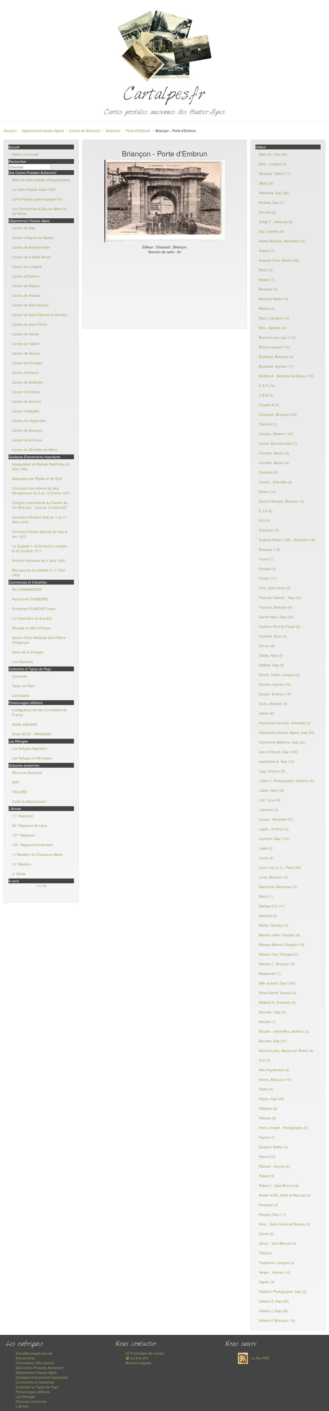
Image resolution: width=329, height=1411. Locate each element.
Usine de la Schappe (28, 652)
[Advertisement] (164, 290)
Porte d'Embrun (137, 130)
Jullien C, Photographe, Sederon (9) (286, 780)
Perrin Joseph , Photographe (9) (283, 1127)
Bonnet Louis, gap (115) (277, 337)
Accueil (9, 130)
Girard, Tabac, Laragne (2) (279, 674)
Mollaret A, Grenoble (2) (277, 1002)
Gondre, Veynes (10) (275, 684)
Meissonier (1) (270, 973)
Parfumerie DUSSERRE (30, 599)
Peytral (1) (267, 1137)
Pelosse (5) (267, 1118)
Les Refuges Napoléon (29, 748)
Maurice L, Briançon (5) (277, 963)
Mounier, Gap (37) (273, 1040)
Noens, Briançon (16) (275, 1079)
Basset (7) (267, 279)
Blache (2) (267, 308)
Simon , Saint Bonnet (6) (277, 1243)
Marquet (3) (268, 915)
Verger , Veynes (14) (274, 1272)
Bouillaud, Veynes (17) (276, 366)
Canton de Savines (26, 401)
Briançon (112, 130)
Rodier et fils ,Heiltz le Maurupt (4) (285, 1195)
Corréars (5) (268, 472)
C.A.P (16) (267, 385)
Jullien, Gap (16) (271, 790)
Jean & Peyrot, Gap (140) (278, 751)
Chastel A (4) (269, 404)
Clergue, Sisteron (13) (276, 433)
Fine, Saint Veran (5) (274, 588)
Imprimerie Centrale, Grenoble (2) (285, 722)
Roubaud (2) (268, 1204)
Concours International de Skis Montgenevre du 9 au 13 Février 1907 (41, 490)
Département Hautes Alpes (42, 130)
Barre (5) (266, 269)
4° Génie (19, 873)
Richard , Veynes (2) (274, 1166)
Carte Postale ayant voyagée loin (37, 199)
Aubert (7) (266, 250)
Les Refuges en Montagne (32, 758)
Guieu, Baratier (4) (273, 703)
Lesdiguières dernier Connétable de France (39, 712)
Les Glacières (22, 661)
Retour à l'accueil (25, 154)
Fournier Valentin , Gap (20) (280, 597)
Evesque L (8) (269, 549)
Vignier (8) (267, 1281)
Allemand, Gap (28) (274, 192)
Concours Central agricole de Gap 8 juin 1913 (39, 534)
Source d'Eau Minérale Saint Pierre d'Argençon (39, 640)
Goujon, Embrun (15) (275, 694)
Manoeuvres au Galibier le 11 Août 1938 (38, 572)
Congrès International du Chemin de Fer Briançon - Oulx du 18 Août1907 (39, 505)
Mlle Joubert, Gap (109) (277, 983)
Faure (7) (266, 559)
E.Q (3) (264, 520)
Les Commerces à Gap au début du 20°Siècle (39, 211)
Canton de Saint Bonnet (30, 305)
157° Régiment (23, 835)
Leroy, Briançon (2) (273, 877)
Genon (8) (267, 645)
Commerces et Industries (35, 1382)
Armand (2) (267, 212)
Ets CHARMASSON (27, 589)
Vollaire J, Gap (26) (273, 1310)
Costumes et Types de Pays (37, 1386)
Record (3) (267, 1156)
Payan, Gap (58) (271, 1098)
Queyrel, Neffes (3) (273, 1147)
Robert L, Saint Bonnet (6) (279, 1185)
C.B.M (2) (266, 395)
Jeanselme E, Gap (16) (276, 761)
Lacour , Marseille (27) (276, 819)
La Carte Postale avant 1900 (34, 189)
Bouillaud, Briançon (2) (276, 356)
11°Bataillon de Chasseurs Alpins (37, 854)
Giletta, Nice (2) (271, 655)
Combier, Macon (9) (274, 453)
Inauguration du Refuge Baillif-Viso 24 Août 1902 (40, 466)
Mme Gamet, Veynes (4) (277, 992)
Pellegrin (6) (268, 1108)
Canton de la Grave (27, 440)
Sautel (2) (266, 1233)
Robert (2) (267, 1175)
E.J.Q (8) (266, 510)
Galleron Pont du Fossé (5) (279, 626)
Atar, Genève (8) (271, 231)
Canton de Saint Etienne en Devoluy (39, 314)
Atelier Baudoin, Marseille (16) (282, 241)
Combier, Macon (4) (274, 462)
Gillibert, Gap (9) (271, 665)
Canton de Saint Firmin (29, 324)
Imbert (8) (266, 713)
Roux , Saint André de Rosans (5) (284, 1224)
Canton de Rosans (26, 295)
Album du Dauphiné (27, 772)
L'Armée (22, 1406)
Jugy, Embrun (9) (272, 771)
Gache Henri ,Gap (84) (276, 616)
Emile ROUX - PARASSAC (32, 734)
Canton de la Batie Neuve (31, 256)
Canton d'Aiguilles (25, 411)
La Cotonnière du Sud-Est (32, 618)
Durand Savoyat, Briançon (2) (281, 501)
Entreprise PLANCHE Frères (33, 608)
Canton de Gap (23, 228)
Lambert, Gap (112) (274, 838)
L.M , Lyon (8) (269, 800)
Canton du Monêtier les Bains (34, 449)
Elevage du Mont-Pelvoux (31, 628)
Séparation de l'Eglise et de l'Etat (37, 478)
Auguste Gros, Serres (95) (279, 260)
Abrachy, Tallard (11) (275, 173)
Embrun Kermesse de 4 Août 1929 (38, 560)
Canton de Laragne (27, 266)
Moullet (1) (267, 1021)
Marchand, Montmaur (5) (278, 886)
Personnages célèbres (33, 1391)
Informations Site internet (35, 1362)
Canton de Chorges (27, 362)
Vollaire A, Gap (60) (274, 1301)
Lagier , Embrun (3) (274, 828)
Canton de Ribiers (25, 285)
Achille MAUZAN (24, 724)
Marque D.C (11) (272, 906)
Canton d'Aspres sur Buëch (33, 237)
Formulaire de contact (147, 1353)
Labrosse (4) (268, 809)
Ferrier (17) (267, 578)
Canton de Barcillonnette (31, 247)
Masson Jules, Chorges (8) (279, 934)
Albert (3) (266, 183)
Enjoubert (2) (269, 530)
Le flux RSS (259, 1358)
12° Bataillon (21, 864)
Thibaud (265, 1253)
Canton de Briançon (84, 130)
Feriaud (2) (267, 568)
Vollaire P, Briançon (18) (277, 1320)
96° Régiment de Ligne (29, 825)
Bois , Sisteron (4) (272, 327)
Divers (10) (267, 491)
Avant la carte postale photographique (41, 179)
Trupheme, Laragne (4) (277, 1262)
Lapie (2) (266, 848)
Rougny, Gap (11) (272, 1214)
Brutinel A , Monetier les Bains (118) (286, 375)
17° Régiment (22, 815)
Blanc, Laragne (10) (274, 318)
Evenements (25, 1358)
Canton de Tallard (25, 343)
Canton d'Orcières (26, 391)
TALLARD (19, 791)
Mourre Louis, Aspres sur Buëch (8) (286, 1050)
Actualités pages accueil (34, 1353)
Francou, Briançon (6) (275, 607)
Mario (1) (266, 896)
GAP (15, 782)
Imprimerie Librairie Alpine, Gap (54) (287, 732)
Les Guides (20, 695)
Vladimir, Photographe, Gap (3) (282, 1291)
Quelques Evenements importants (41, 1377)
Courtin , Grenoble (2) (275, 481)
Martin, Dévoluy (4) (273, 925)
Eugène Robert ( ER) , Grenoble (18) (287, 539)
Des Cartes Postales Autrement (40, 1367)
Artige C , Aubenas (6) (276, 221)
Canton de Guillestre (27, 382)
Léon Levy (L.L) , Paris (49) (280, 867)
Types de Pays (23, 685)
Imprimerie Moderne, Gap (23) (282, 742)
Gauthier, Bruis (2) (273, 636)
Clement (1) (268, 424)
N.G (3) (264, 1060)
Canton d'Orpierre (25, 276)
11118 (41, 885)
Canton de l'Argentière (29, 420)
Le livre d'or (139, 1358)
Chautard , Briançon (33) (278, 414)
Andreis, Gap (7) (271, 202)
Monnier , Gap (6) (272, 1012)
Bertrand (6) (268, 289)
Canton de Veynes (26, 353)
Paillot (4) (266, 1089)
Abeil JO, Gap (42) (273, 154)
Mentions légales (138, 1362)
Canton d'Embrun (25, 372)
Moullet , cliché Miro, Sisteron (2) (284, 1031)
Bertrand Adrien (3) (273, 298)
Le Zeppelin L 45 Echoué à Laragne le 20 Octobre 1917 (39, 548)
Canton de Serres (25, 334)
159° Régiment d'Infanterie (32, 844)
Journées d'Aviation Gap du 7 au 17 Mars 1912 (39, 519)
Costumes (19, 676)
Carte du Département (29, 801)
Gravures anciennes (31, 1401)
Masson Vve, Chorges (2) (278, 954)
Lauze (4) (266, 857)
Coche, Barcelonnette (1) (278, 443)
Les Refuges (25, 1396)
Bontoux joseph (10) (274, 347)
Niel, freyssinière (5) (274, 1069)
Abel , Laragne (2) (273, 163)
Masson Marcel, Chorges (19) (281, 944)
